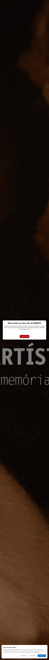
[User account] (46, 2)
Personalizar (33, 655)
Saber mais (37, 652)
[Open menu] (2, 2)
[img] (24, 3)
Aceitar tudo (41, 655)
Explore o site (24, 336)
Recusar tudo (24, 655)
